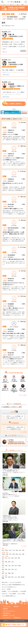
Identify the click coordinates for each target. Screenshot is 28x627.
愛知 (9, 561)
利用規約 (5, 608)
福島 (23, 554)
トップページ (3, 4)
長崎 (9, 577)
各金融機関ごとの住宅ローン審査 (12, 407)
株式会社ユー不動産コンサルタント (17, 86)
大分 (16, 577)
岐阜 (3, 561)
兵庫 (12, 565)
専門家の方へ (17, 617)
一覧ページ (11, 4)
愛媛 (9, 573)
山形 (20, 554)
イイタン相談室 (12, 593)
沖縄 (3, 578)
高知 (12, 573)
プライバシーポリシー (9, 611)
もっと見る (23, 395)
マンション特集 (21, 593)
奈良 (16, 565)
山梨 (16, 557)
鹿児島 (22, 577)
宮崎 (19, 577)
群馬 (23, 550)
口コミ (3, 589)
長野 (19, 557)
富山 (6, 557)
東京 (3, 550)
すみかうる (4, 593)
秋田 (17, 554)
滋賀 (3, 565)
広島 (12, 569)
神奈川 (6, 550)
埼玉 (10, 550)
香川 (6, 573)
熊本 (12, 577)
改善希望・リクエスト (9, 615)
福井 (12, 557)
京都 (6, 565)
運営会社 (16, 606)
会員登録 (4, 591)
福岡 (3, 577)
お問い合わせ (6, 613)
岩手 (10, 554)
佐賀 (6, 577)
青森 (7, 554)
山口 (16, 569)
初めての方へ (5, 582)
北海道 (3, 554)
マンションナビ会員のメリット (9, 586)
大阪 (9, 565)
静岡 (6, 561)
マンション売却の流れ (13, 591)
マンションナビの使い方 (15, 582)
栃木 (20, 550)
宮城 (14, 554)
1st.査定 (9, 589)
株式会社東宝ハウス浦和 (16, 64)
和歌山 (19, 565)
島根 (6, 569)
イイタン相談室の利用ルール (8, 595)
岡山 (9, 569)
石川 (9, 557)
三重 (12, 561)
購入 (18, 4)
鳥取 (3, 569)
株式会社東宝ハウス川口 (16, 36)
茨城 (17, 550)
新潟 (3, 557)
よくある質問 (23, 591)
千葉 (14, 550)
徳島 (3, 573)
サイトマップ (6, 617)
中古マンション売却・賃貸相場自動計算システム (13, 584)
